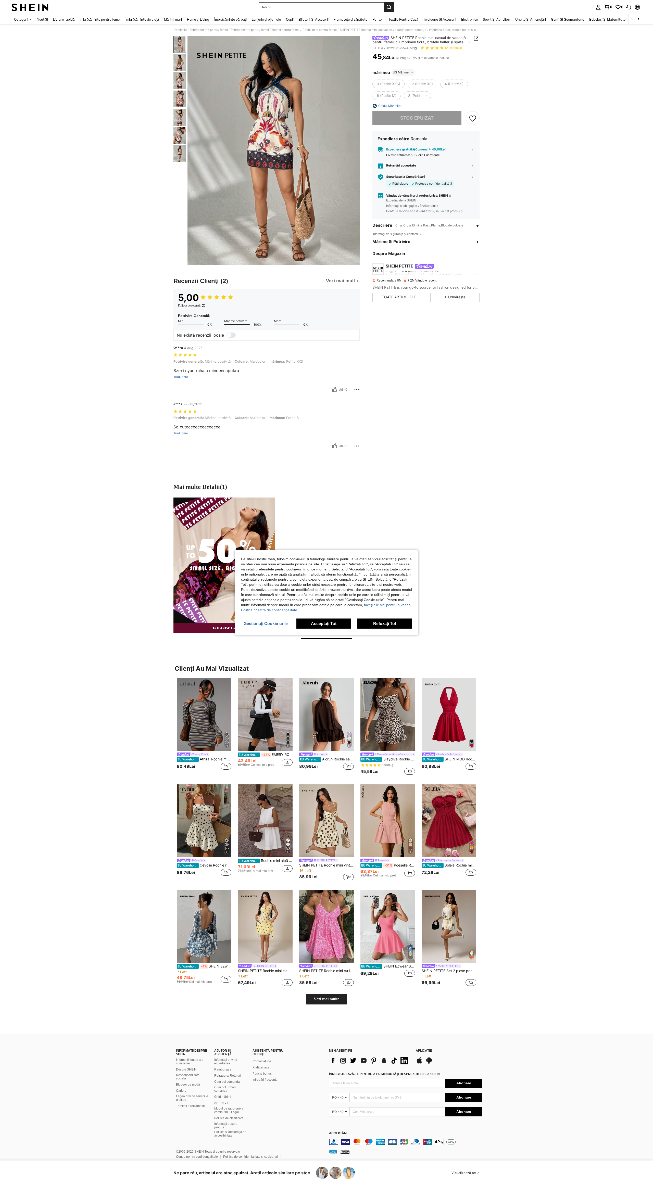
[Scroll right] (638, 19)
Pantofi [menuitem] (377, 19)
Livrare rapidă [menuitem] (63, 19)
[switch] (231, 335)
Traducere (180, 377)
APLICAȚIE (424, 1050)
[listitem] (204, 727)
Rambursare (223, 1069)
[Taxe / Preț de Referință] (397, 58)
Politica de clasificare (229, 1118)
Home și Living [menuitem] (198, 19)
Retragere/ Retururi (227, 1075)
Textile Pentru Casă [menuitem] (403, 19)
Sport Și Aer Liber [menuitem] (496, 19)
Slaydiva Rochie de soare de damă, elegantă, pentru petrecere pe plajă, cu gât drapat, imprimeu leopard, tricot (388, 759)
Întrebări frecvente (265, 1079)
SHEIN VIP (221, 1103)
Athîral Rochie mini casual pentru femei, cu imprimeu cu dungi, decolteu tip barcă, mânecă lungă (204, 759)
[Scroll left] (632, 19)
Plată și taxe (261, 1067)
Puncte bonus (262, 1073)
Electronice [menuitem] (469, 19)
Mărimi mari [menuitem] (173, 19)
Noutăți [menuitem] (42, 19)
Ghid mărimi (222, 1097)
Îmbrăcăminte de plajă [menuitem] (142, 19)
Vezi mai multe (326, 999)
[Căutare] (389, 7)
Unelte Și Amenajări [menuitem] (530, 19)
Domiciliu (180, 30)
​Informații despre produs (225, 1125)
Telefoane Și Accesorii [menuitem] (439, 19)
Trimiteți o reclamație (190, 1106)
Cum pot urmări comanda (225, 1089)
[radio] (388, 84)
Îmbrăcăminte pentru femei (209, 30)
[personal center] (598, 7)
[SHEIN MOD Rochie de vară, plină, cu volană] (449, 714)
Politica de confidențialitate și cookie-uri (250, 1156)
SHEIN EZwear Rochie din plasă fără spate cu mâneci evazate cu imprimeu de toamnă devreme (204, 966)
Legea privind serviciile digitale (192, 1098)
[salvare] (473, 118)
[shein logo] (29, 7)
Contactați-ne (262, 1061)
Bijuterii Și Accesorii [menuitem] (314, 19)
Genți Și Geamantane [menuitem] (567, 19)
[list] (370, 1060)
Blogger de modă (188, 1084)
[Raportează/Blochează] (357, 390)
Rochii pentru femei (285, 30)
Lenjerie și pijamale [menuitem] (266, 19)
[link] (608, 7)
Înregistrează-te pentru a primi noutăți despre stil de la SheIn (384, 1074)
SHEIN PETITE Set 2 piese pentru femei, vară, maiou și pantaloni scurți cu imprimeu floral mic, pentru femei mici (449, 971)
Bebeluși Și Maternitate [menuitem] (607, 19)
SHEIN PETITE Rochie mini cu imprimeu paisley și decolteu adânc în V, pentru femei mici (326, 971)
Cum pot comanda (227, 1082)
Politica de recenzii (189, 305)
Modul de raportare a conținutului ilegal (228, 1110)
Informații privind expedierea (225, 1061)
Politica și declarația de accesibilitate (230, 1133)
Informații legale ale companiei (189, 1061)
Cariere (181, 1090)
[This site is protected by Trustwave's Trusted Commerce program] (333, 1152)
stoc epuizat (417, 118)
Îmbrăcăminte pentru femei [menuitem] (100, 19)
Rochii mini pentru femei (320, 30)
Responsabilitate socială (187, 1076)
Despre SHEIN (186, 1069)
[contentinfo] (405, 1142)
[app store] (419, 1063)
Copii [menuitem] (290, 19)
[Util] (335, 390)
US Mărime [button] (401, 72)
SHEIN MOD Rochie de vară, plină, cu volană (449, 759)
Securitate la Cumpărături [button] (405, 177)
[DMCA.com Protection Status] (345, 1152)
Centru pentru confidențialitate (197, 1156)
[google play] (429, 1063)
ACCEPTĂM (338, 1133)
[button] (629, 7)
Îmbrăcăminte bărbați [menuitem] (230, 19)
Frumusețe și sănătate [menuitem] (350, 19)
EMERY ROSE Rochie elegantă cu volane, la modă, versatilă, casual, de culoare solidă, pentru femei (266, 755)
